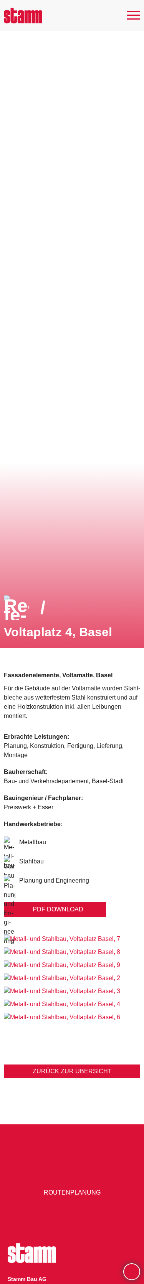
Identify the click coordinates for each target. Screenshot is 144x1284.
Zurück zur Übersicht (72, 1071)
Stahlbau (31, 861)
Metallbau (32, 842)
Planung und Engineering (54, 880)
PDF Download (58, 909)
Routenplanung (72, 1192)
